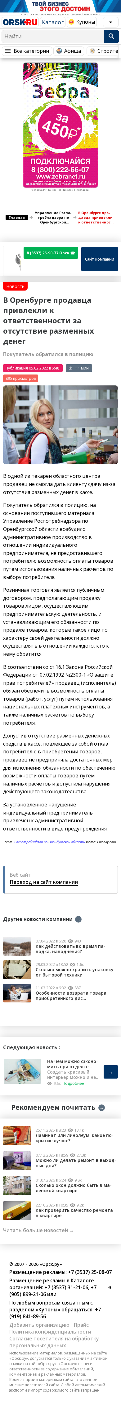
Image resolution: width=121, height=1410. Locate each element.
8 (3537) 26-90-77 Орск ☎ (51, 253)
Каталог (53, 22)
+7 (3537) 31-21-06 (65, 1287)
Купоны (85, 21)
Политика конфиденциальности (50, 1331)
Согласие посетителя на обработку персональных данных (54, 1342)
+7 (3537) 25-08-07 (89, 1272)
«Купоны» (48, 1309)
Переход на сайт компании (44, 882)
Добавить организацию (39, 1324)
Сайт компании (99, 259)
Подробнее (73, 1083)
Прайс (81, 1324)
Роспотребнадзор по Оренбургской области (49, 842)
